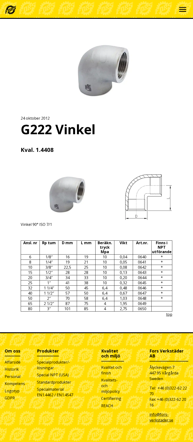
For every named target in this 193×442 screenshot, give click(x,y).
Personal (12, 376)
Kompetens (15, 383)
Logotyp (12, 390)
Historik (12, 369)
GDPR (10, 398)
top (169, 314)
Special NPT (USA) (53, 374)
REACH (107, 405)
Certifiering (111, 398)
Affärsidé (12, 362)
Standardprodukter (54, 382)
